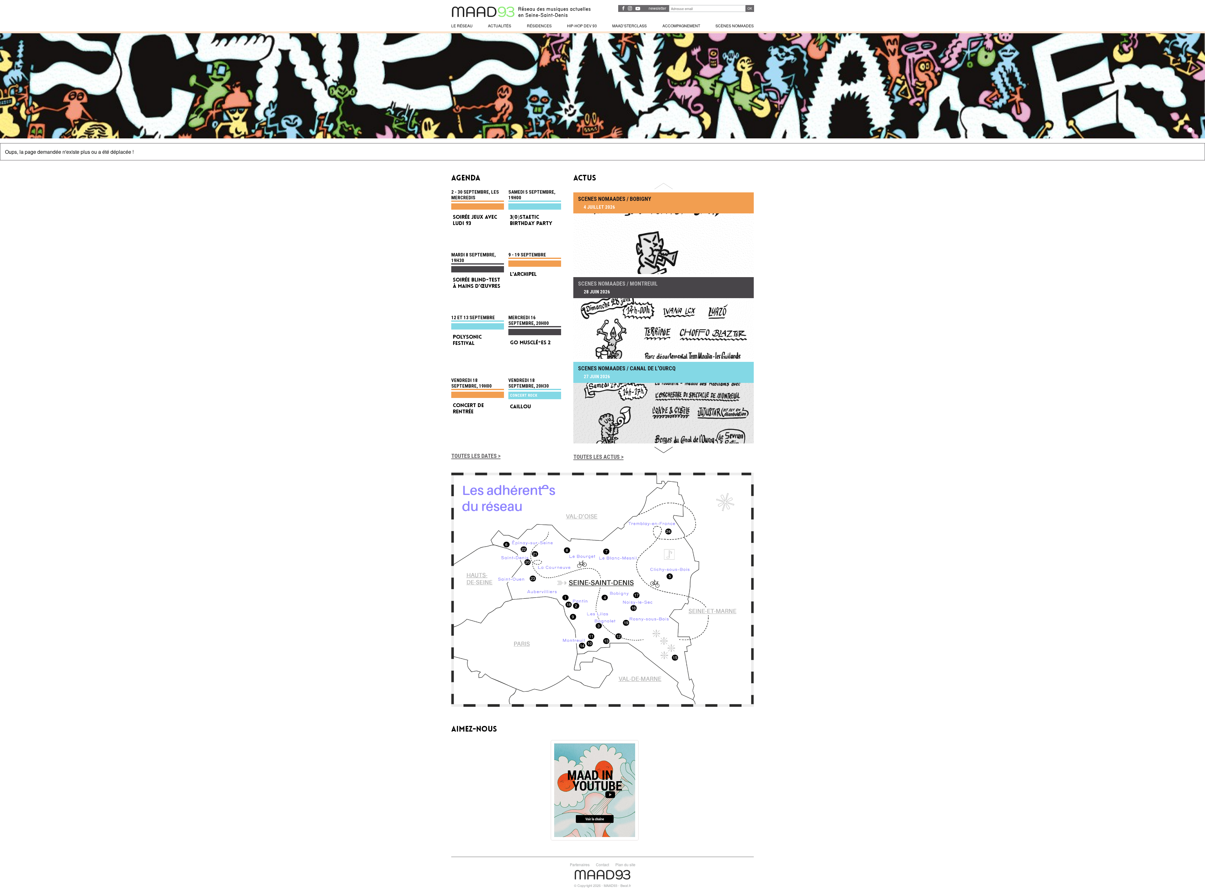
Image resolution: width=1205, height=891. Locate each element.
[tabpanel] (602, 85)
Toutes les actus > (598, 457)
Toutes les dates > (476, 456)
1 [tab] (1190, 129)
